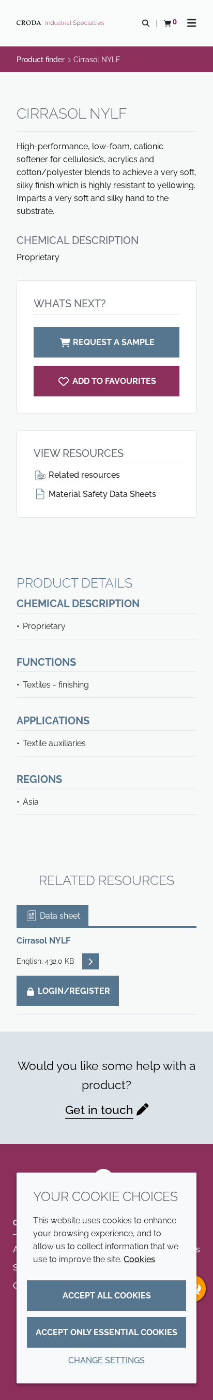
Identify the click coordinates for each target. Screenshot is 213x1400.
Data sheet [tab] (59, 916)
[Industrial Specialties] (61, 23)
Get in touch (99, 1110)
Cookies (139, 1259)
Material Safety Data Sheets (101, 494)
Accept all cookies (107, 1296)
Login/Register (73, 991)
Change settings (106, 1360)
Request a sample (114, 342)
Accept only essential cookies (106, 1332)
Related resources (83, 475)
